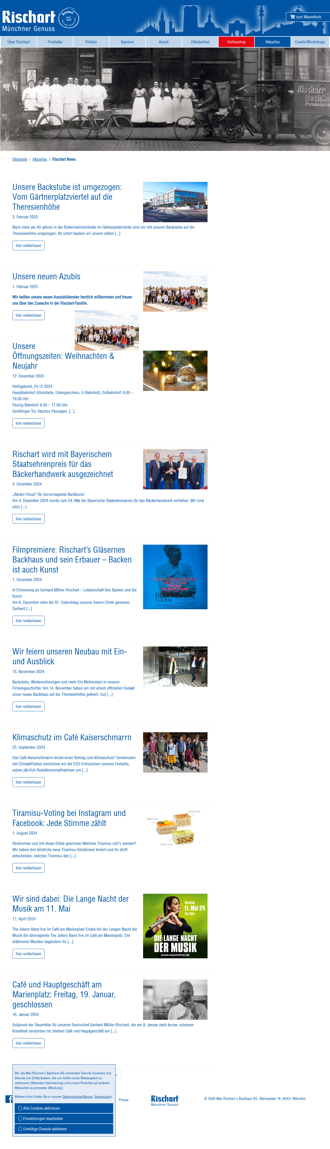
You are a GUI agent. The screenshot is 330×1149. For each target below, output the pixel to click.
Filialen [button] (91, 41)
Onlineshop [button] (236, 41)
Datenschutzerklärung (78, 1096)
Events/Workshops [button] (310, 41)
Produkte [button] (55, 41)
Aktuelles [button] (272, 41)
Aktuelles (39, 159)
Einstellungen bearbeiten (42, 1118)
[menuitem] (19, 42)
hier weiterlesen (28, 245)
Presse (123, 1100)
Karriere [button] (127, 41)
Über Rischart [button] (18, 41)
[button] (305, 16)
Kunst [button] (163, 41)
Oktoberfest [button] (200, 41)
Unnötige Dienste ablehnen (44, 1128)
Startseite (19, 159)
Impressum (103, 1096)
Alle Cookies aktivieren (41, 1108)
